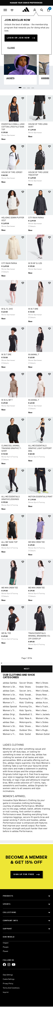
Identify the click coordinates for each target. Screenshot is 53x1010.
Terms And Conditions (11, 988)
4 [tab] (33, 86)
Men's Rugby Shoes (43, 730)
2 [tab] (24, 86)
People (5, 947)
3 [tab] (28, 86)
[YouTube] (13, 964)
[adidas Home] (26, 9)
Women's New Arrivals (43, 718)
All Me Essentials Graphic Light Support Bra (40, 448)
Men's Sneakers (43, 691)
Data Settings (8, 975)
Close (11, 48)
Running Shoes (26, 699)
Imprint (5, 992)
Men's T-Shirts (43, 699)
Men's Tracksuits (43, 707)
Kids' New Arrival (26, 718)
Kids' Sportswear (26, 710)
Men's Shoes (42, 683)
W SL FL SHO (7, 309)
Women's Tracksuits (10, 710)
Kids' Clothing (26, 703)
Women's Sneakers (10, 695)
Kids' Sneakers (26, 695)
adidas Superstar (10, 730)
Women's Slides (10, 726)
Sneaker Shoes (43, 687)
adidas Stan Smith (10, 722)
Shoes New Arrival (43, 695)
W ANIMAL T (33, 355)
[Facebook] (4, 964)
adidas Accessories (43, 703)
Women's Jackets (10, 718)
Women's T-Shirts (10, 703)
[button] (22, 98)
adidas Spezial (10, 707)
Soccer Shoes (26, 683)
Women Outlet (43, 734)
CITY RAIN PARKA (36, 218)
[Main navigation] (5, 10)
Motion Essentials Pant (40, 497)
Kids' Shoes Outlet (26, 726)
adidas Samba (10, 683)
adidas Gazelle (10, 699)
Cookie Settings (8, 979)
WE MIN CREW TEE (36, 542)
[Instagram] (8, 964)
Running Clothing (26, 707)
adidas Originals (10, 714)
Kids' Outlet (25, 734)
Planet (5, 951)
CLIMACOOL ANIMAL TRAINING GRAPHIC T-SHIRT (11, 448)
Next (27, 669)
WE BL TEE (6, 633)
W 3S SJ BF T (7, 400)
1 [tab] (20, 86)
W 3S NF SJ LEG (35, 263)
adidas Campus (10, 691)
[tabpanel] (26, 383)
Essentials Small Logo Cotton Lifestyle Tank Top (12, 127)
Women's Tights (10, 734)
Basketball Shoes (26, 714)
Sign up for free (24, 874)
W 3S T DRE (33, 309)
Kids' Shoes (25, 687)
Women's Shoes (10, 687)
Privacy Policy (8, 984)
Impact (5, 943)
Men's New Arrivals (43, 710)
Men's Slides (42, 722)
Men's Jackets (43, 714)
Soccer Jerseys (26, 691)
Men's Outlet (42, 726)
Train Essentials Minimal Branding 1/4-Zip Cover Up (39, 636)
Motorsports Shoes (26, 722)
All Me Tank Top (9, 542)
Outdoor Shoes (26, 730)
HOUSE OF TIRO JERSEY (11, 172)
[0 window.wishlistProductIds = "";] (12, 10)
